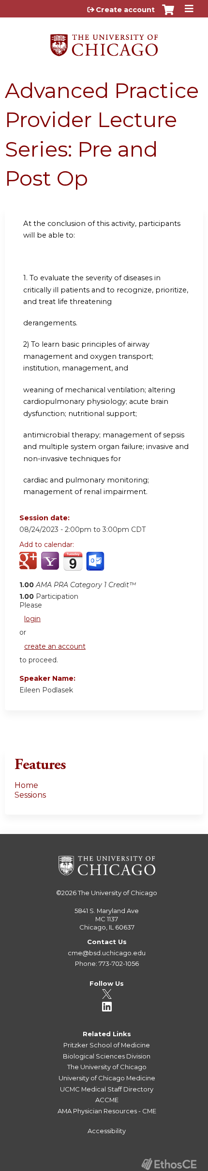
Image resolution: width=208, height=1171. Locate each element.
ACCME (107, 1100)
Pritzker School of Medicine (106, 1045)
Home (26, 785)
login (32, 618)
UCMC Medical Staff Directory (106, 1089)
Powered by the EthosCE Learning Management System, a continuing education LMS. (168, 1164)
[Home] (104, 41)
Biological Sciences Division (106, 1056)
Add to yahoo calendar (51, 566)
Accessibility (107, 1131)
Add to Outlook (96, 566)
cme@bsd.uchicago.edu (107, 953)
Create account (125, 9)
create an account (55, 646)
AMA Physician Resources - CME (107, 1111)
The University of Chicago (117, 893)
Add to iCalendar (73, 566)
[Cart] (168, 14)
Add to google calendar (29, 566)
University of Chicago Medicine (107, 1078)
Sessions (30, 795)
